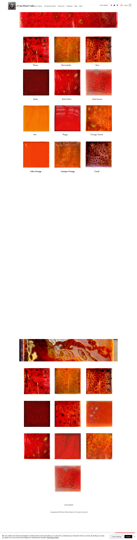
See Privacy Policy (53, 537)
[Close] (134, 536)
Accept (128, 537)
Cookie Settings (117, 537)
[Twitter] (114, 5)
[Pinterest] (117, 5)
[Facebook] (111, 5)
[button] (130, 5)
